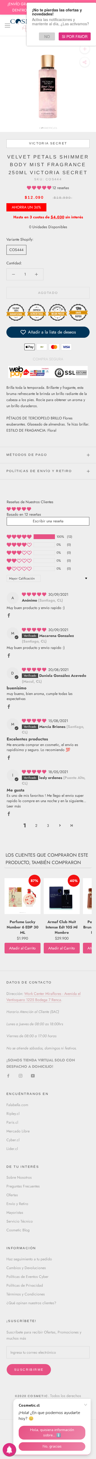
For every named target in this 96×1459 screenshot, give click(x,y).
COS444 (16, 249)
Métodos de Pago (26, 455)
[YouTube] (33, 1076)
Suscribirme (28, 1370)
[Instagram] (20, 1076)
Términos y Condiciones (25, 1294)
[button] (39, 187)
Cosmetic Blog (18, 1230)
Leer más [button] (14, 806)
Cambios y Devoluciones (26, 1267)
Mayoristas (14, 1212)
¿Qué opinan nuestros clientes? (31, 1303)
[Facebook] (8, 1076)
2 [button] (36, 825)
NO (47, 36)
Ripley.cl (12, 1113)
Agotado (48, 293)
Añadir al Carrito (22, 948)
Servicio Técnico (19, 1221)
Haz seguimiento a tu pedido (29, 1259)
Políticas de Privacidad (24, 1285)
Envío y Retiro (17, 1203)
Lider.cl (12, 1148)
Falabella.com (17, 1104)
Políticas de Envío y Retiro (39, 471)
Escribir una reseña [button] (48, 521)
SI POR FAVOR (74, 36)
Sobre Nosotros (19, 1177)
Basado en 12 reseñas (24, 514)
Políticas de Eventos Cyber (27, 1276)
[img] (34, 594)
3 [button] (48, 825)
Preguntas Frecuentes (23, 1186)
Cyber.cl (12, 1140)
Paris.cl (12, 1122)
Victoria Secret (48, 143)
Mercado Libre (18, 1131)
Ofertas (12, 1195)
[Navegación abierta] (7, 25)
